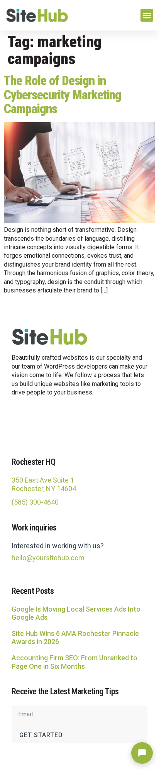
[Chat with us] (142, 753)
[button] (146, 15)
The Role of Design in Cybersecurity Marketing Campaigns (62, 94)
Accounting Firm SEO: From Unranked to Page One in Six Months (74, 662)
